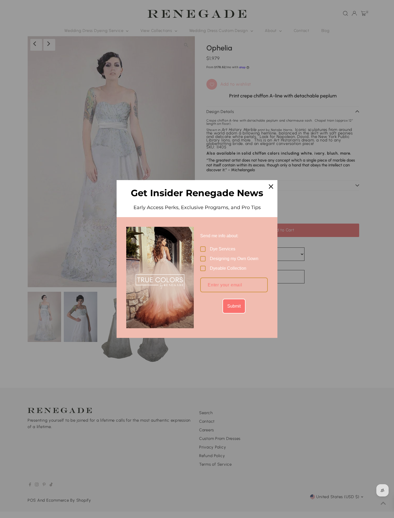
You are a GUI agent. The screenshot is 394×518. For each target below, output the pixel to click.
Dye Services (222, 249)
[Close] (271, 186)
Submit (234, 306)
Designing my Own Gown (234, 258)
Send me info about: (219, 236)
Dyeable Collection (228, 268)
